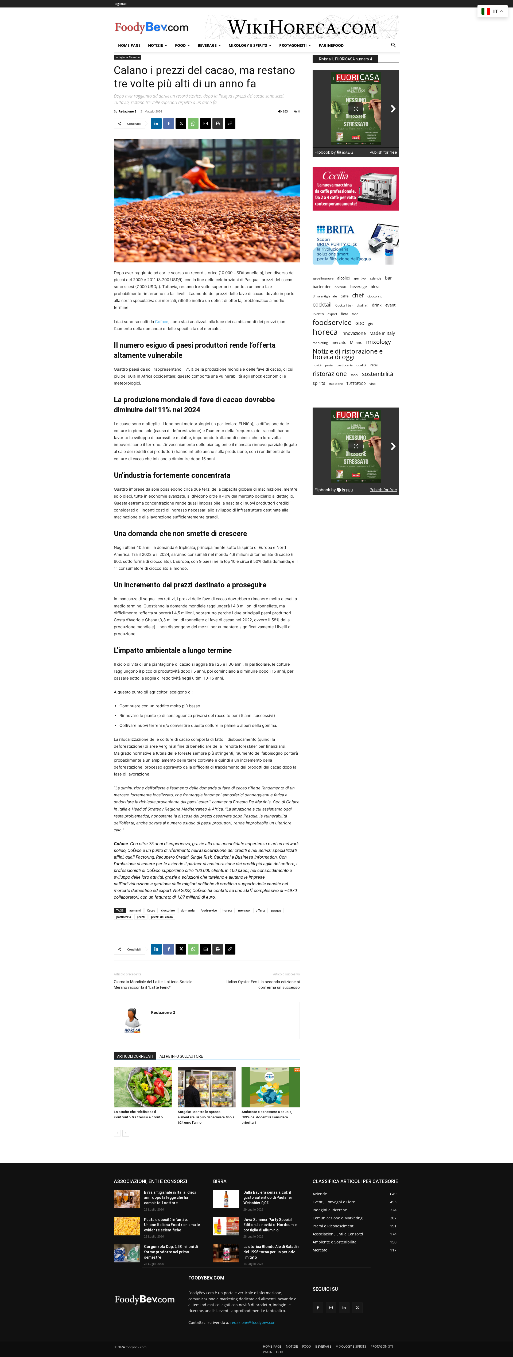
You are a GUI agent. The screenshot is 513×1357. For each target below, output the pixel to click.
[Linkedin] (156, 123)
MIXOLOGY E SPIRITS (248, 45)
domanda (188, 910)
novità (317, 365)
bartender (322, 286)
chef (358, 295)
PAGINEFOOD (331, 45)
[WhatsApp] (193, 123)
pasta (329, 365)
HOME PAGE (129, 45)
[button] (393, 45)
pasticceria (123, 917)
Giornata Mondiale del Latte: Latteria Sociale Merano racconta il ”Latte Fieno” (153, 984)
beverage (358, 286)
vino (373, 384)
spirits (319, 383)
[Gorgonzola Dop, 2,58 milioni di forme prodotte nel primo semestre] (127, 1253)
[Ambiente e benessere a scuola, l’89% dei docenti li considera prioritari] (271, 1087)
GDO (359, 323)
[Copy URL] (230, 123)
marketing (320, 343)
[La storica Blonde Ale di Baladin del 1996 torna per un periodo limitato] (226, 1253)
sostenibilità (377, 374)
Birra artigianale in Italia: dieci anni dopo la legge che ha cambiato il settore (170, 1197)
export (332, 314)
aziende (375, 278)
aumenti (135, 910)
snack (354, 375)
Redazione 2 (127, 111)
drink (377, 305)
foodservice (208, 910)
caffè (344, 296)
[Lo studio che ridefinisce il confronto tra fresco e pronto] (143, 1087)
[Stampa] (217, 123)
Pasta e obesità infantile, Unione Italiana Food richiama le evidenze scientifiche (172, 1225)
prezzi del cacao (162, 917)
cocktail (322, 304)
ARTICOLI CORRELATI (135, 1056)
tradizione (336, 384)
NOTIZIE (155, 45)
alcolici (343, 278)
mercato (244, 910)
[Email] (205, 123)
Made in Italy (382, 333)
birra (375, 286)
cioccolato (168, 910)
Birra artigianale (325, 296)
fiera (344, 314)
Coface (161, 321)
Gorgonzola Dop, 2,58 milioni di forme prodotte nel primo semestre (171, 1251)
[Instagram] (331, 1307)
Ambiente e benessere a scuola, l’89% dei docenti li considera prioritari (267, 1117)
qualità (361, 365)
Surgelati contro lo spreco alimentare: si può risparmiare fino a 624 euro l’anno (206, 1117)
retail (374, 365)
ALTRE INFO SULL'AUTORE (181, 1056)
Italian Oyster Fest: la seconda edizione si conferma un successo (263, 984)
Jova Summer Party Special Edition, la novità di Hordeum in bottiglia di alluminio (270, 1225)
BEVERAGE (207, 45)
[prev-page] (117, 1133)
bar (388, 278)
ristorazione (330, 374)
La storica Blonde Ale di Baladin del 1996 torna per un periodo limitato (271, 1251)
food (355, 314)
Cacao (151, 910)
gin (370, 323)
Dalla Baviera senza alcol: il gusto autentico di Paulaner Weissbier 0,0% (267, 1197)
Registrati (120, 4)
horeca (227, 910)
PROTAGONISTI (293, 45)
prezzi (141, 917)
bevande (341, 287)
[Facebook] (168, 123)
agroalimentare (323, 278)
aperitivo (359, 278)
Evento (318, 313)
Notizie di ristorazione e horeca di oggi (348, 353)
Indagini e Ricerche (127, 57)
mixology (378, 341)
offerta (260, 910)
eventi (391, 305)
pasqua (276, 910)
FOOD (180, 45)
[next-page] (125, 1133)
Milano (356, 342)
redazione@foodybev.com (253, 1322)
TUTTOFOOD (356, 383)
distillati (362, 305)
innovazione (353, 333)
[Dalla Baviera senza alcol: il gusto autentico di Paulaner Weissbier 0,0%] (226, 1199)
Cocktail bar (344, 305)
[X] (181, 123)
